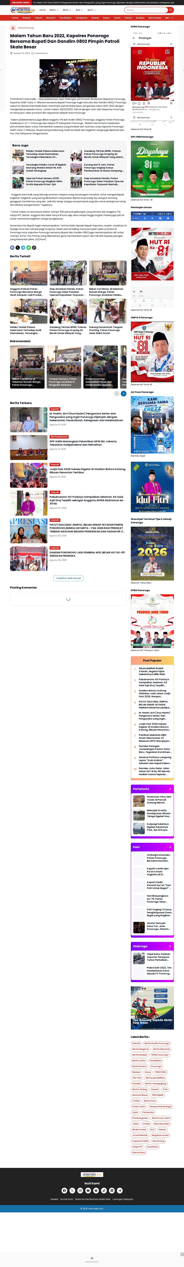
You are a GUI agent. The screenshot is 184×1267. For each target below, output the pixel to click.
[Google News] (96, 1190)
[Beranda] (13, 28)
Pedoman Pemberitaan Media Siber (93, 1199)
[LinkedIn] (112, 1190)
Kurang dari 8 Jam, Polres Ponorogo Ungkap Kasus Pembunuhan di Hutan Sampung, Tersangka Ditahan (103, 167)
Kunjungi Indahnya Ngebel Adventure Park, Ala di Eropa (158, 827)
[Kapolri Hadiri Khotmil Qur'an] (139, 886)
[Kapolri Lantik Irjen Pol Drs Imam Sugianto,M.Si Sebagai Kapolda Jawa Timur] (139, 873)
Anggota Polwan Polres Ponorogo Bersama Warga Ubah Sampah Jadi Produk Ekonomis (26, 292)
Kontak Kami (66, 1199)
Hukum (38, 17)
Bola (78, 9)
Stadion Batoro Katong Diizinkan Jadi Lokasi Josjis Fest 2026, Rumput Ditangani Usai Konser (154, 693)
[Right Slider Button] (171, 18)
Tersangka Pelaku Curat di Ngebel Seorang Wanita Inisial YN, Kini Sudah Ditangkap (46, 167)
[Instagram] (80, 1190)
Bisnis (65, 9)
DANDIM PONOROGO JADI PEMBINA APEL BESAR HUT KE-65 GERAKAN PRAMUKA (87, 554)
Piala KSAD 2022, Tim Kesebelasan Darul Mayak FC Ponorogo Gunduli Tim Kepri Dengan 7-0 (159, 970)
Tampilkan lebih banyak (68, 578)
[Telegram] (23, 247)
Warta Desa (154, 17)
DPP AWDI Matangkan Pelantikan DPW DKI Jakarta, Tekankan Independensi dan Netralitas (83, 443)
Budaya (140, 17)
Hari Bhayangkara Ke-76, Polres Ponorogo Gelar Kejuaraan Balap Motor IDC (157, 899)
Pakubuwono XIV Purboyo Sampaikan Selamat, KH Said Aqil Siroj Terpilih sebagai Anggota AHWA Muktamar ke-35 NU (87, 500)
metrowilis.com (95, 1208)
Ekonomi (50, 17)
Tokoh (117, 17)
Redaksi (54, 1199)
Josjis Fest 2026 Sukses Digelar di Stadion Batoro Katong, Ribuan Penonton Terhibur (88, 470)
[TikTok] (104, 1190)
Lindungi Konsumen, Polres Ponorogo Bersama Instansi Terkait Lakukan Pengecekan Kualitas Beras (158, 858)
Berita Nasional (59, 436)
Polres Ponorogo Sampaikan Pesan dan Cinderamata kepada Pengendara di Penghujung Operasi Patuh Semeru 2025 (99, 382)
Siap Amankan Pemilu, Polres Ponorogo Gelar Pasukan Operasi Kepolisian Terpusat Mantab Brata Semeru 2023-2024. (103, 181)
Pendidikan (65, 17)
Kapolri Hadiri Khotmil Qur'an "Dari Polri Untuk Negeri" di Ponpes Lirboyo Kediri (159, 885)
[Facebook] (12, 247)
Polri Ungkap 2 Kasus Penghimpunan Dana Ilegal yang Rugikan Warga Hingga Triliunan (159, 912)
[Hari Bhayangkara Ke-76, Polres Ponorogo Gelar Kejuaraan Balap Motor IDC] (139, 900)
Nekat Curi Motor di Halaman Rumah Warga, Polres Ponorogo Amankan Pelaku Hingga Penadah (106, 292)
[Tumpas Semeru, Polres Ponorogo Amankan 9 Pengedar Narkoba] (64, 367)
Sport (90, 9)
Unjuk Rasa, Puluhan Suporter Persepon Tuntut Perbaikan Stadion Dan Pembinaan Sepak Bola (158, 957)
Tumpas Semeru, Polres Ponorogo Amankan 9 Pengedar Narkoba (63, 382)
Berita (53, 9)
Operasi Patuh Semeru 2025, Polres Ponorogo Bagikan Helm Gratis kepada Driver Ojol (44, 181)
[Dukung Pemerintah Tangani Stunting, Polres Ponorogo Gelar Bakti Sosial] (107, 311)
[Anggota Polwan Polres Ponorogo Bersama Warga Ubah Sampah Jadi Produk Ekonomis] (28, 273)
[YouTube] (88, 1190)
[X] (18, 247)
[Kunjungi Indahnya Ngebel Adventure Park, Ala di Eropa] (139, 828)
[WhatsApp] (28, 247)
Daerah (27, 17)
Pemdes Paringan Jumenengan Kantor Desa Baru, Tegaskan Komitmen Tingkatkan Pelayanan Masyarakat (154, 749)
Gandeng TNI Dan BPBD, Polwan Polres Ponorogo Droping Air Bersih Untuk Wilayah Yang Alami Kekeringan (103, 154)
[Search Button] (171, 10)
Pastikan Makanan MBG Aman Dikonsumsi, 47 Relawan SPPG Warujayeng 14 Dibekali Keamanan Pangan (155, 738)
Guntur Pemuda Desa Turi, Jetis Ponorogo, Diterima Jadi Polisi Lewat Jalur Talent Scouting (158, 926)
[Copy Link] (34, 247)
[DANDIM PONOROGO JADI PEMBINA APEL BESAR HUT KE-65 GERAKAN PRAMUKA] (28, 558)
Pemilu (128, 17)
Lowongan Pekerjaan (123, 1199)
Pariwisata (81, 17)
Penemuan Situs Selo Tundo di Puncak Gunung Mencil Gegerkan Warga (159, 799)
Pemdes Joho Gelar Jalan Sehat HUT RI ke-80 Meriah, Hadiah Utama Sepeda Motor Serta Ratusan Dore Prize (154, 771)
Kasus (106, 17)
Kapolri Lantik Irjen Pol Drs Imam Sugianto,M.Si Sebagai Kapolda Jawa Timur (158, 871)
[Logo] (92, 1174)
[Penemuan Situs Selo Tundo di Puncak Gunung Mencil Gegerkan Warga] (139, 801)
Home (43, 9)
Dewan (95, 17)
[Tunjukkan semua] (170, 789)
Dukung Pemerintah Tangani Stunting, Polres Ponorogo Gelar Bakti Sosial (105, 330)
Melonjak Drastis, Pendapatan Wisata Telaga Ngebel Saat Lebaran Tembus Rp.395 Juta (158, 813)
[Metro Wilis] (22, 10)
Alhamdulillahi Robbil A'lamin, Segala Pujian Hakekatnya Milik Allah (152, 671)
